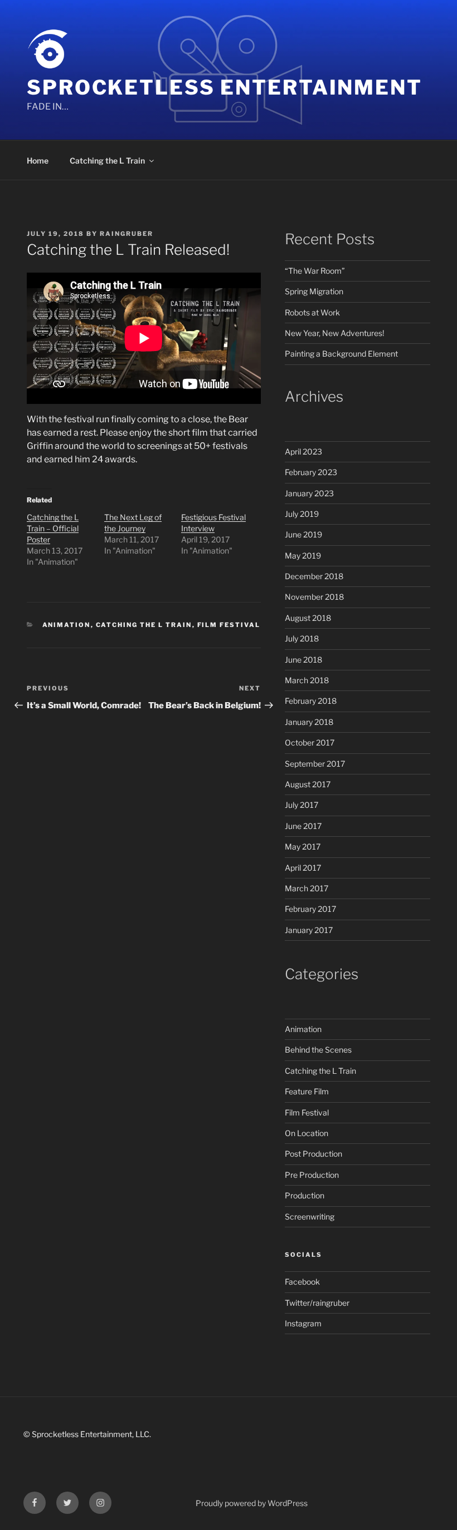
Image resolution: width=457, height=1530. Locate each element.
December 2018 (314, 576)
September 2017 (315, 763)
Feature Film (307, 1091)
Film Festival (229, 625)
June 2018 (303, 659)
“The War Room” (315, 270)
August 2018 (308, 618)
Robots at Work (312, 312)
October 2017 (309, 742)
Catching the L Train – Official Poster (53, 528)
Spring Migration (314, 291)
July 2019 (302, 514)
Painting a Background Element (341, 353)
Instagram (303, 1323)
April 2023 (303, 451)
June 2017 (303, 826)
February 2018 (311, 700)
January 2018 (309, 722)
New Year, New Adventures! (334, 333)
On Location (306, 1133)
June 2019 (303, 534)
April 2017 (303, 867)
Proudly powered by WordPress (252, 1503)
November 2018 (314, 596)
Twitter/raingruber (317, 1302)
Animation (66, 625)
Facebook (302, 1281)
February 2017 (310, 909)
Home (37, 160)
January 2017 (309, 930)
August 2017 (307, 784)
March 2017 (306, 888)
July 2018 (302, 638)
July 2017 (301, 805)
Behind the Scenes (318, 1049)
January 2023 (309, 493)
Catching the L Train (107, 160)
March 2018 (307, 680)
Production (304, 1195)
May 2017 (302, 846)
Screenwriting (309, 1216)
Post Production (313, 1153)
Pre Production (312, 1174)
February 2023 (311, 472)
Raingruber (126, 234)
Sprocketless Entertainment (224, 87)
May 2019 (303, 555)
